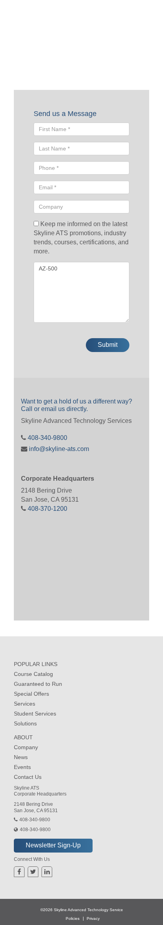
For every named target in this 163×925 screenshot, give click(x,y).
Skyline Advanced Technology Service (88, 910)
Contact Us (28, 777)
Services (24, 703)
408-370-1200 (46, 508)
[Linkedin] (47, 871)
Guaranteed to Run (38, 684)
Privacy (93, 918)
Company (26, 747)
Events (22, 767)
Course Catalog (33, 674)
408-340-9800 (46, 437)
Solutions (25, 723)
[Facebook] (19, 871)
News (21, 757)
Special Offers (31, 694)
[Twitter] (33, 871)
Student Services (35, 713)
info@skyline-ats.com (58, 448)
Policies (73, 918)
